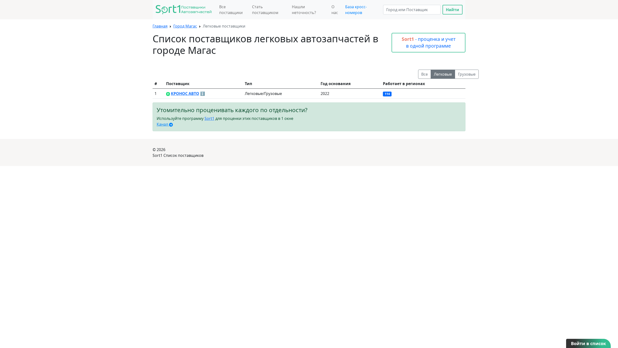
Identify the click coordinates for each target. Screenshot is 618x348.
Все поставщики (231, 9)
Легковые (443, 74)
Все (424, 74)
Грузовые (467, 74)
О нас (334, 9)
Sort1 (209, 118)
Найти (452, 9)
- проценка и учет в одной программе (429, 42)
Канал (163, 124)
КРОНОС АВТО (185, 93)
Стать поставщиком (265, 9)
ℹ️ (202, 93)
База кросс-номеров (356, 9)
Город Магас (185, 26)
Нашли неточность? (304, 9)
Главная (160, 26)
